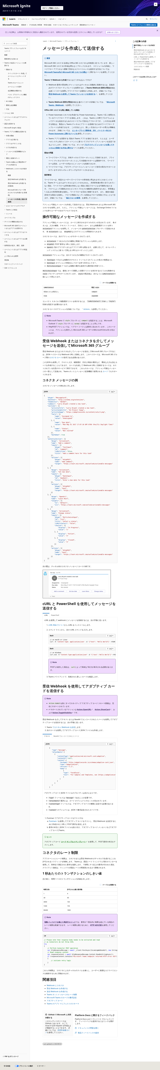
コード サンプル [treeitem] (9, 218)
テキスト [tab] (47, 736)
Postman (52, 821)
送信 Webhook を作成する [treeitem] (17, 179)
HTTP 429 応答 (96, 925)
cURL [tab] (46, 615)
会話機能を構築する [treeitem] (15, 91)
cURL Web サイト (55, 625)
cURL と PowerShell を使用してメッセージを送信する (145, 58)
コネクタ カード (56, 357)
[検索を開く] (147, 19)
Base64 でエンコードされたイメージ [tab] (66, 736)
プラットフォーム (70, 41)
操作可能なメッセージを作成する (144, 46)
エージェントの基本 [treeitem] (15, 87)
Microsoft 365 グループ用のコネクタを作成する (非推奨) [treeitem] (17, 192)
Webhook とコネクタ (55, 985)
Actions (86, 309)
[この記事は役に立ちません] (136, 80)
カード (105, 371)
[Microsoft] (4, 19)
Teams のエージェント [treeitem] (16, 83)
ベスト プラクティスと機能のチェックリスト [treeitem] (17, 96)
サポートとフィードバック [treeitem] (13, 264)
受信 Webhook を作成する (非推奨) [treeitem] (17, 184)
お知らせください (113, 32)
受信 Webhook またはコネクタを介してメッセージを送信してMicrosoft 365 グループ (144, 52)
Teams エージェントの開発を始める (143, 25)
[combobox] (15, 43)
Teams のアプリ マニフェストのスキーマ (63, 1003)
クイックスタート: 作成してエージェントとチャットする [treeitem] (17, 76)
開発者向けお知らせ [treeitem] (11, 59)
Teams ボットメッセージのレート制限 (62, 994)
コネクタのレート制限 (141, 66)
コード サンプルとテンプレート (73, 841)
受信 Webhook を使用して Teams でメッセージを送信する (72, 94)
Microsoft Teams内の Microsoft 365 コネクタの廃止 (65, 72)
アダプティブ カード (55, 1000)
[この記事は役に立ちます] (134, 80)
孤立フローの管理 (73, 198)
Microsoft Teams (56, 41)
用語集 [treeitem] (6, 260)
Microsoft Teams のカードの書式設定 (62, 997)
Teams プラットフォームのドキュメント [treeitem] (15, 49)
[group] (82, 640)
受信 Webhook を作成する (57, 988)
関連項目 (137, 69)
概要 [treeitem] (5, 55)
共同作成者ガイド (57, 1031)
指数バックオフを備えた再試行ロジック (60, 922)
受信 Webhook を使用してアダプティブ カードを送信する (144, 63)
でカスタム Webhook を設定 (63, 727)
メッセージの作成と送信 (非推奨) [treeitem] (17, 200)
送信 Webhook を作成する (57, 991)
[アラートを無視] (155, 4)
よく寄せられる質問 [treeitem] (11, 256)
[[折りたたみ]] (27, 39)
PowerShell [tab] (55, 615)
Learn (45, 41)
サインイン (153, 19)
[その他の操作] (115, 41)
